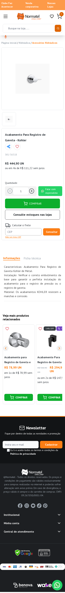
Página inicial (8, 42)
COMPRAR (35, 203)
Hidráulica (24, 42)
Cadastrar (51, 444)
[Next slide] (59, 348)
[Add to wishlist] (17, 146)
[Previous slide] (5, 348)
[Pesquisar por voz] (5, 37)
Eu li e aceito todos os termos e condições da (34, 452)
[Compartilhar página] (8, 146)
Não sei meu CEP (13, 237)
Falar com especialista (51, 191)
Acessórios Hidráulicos (44, 42)
